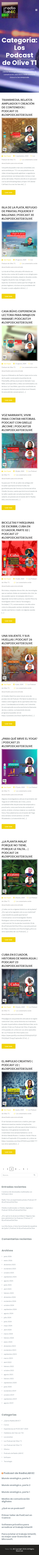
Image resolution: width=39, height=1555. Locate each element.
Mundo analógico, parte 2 (16, 1485)
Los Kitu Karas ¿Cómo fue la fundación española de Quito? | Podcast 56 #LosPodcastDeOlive (19, 1227)
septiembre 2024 (10, 1309)
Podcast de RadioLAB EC (19, 1473)
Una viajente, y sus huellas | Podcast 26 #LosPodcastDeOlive (17, 639)
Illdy (10, 1549)
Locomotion (8, 1437)
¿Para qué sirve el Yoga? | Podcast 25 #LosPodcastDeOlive (19, 742)
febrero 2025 (9, 1293)
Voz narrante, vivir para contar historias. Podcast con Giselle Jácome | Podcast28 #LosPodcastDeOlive (19, 422)
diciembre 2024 (10, 1297)
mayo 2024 (8, 1326)
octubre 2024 (9, 1305)
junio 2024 (8, 1321)
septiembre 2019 (10, 1399)
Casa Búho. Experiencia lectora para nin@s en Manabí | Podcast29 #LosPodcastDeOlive (19, 317)
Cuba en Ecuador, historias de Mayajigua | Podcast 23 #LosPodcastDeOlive (19, 960)
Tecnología (8, 1461)
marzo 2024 (8, 1334)
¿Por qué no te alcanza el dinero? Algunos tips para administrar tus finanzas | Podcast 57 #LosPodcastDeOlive (18, 1218)
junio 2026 (8, 1256)
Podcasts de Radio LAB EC (14, 1453)
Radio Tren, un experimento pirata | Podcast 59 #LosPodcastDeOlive (19, 1201)
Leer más (8, 192)
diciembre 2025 (10, 1264)
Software (7, 1457)
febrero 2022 (9, 1366)
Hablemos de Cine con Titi (14, 1433)
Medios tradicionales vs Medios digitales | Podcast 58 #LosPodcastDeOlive (17, 1209)
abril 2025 (7, 1289)
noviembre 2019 (10, 1391)
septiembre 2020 (10, 1383)
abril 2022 (7, 1362)
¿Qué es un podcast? (13, 1508)
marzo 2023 (8, 1358)
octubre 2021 (9, 1370)
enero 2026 (8, 1260)
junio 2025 (8, 1285)
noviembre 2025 (10, 1269)
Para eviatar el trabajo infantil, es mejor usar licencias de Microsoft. (19, 1536)
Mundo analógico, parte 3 (16, 1478)
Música (6, 1449)
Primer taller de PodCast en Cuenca (17, 1516)
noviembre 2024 (10, 1301)
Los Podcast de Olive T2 (13, 1445)
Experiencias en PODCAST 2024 (16, 1429)
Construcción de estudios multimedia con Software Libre (17, 1193)
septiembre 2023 (10, 1354)
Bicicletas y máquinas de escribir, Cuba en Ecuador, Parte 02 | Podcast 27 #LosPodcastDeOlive (18, 530)
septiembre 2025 (10, 1277)
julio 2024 (7, 1317)
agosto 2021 (8, 1374)
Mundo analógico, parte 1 (16, 1492)
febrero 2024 (9, 1338)
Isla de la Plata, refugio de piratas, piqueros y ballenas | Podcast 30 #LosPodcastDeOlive (19, 213)
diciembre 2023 (10, 1346)
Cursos (6, 1425)
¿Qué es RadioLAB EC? (12, 1421)
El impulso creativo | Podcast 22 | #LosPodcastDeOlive (17, 1065)
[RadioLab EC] (10, 10)
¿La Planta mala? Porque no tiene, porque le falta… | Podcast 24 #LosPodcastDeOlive (17, 849)
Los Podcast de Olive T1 (13, 1441)
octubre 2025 (9, 1273)
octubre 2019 (9, 1395)
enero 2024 (8, 1342)
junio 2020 (8, 1387)
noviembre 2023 (10, 1350)
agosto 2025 (8, 1281)
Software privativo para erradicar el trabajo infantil (17, 1525)
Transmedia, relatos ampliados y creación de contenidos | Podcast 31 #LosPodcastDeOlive (18, 107)
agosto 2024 (8, 1313)
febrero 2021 (9, 1378)
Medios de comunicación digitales (16, 1500)
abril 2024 (7, 1330)
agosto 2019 (8, 1403)
